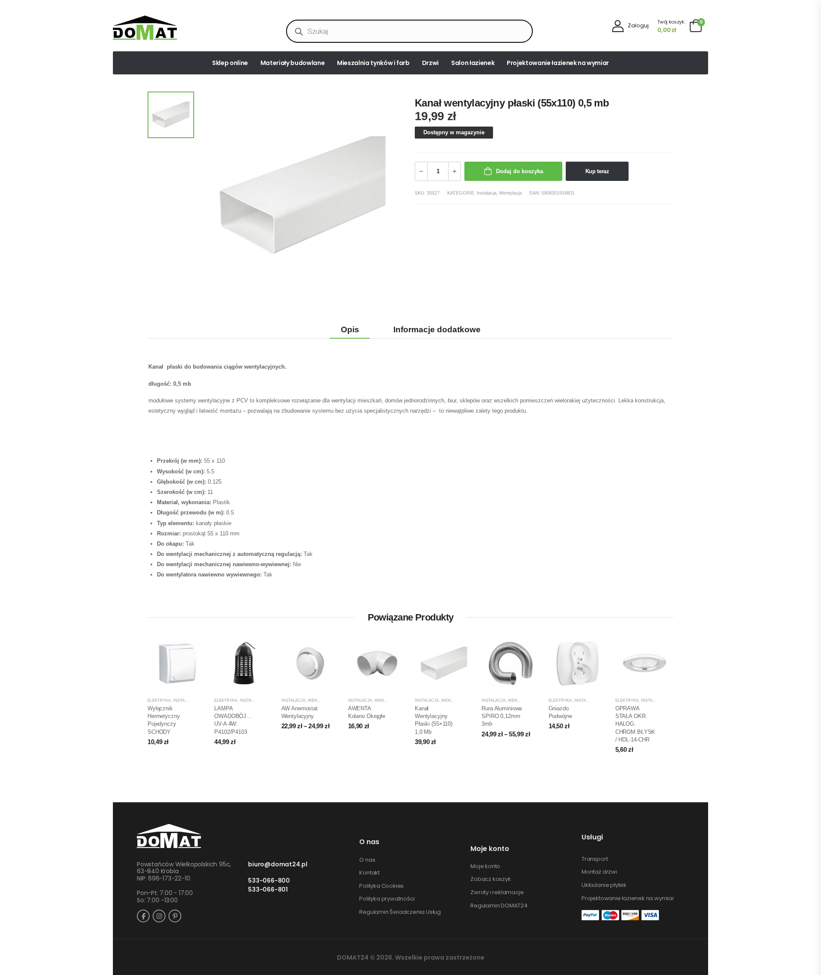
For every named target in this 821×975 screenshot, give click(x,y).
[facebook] (143, 916)
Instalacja (486, 192)
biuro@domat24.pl (277, 864)
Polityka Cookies (381, 886)
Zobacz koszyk (490, 879)
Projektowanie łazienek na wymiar (558, 63)
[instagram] (159, 916)
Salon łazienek (472, 63)
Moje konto (485, 866)
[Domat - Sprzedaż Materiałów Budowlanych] (145, 27)
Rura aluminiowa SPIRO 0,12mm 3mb (501, 716)
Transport (595, 859)
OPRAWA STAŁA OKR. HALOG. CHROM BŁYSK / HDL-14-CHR (635, 724)
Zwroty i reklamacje (496, 892)
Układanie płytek (604, 885)
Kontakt (369, 872)
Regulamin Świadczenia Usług (400, 912)
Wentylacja (510, 192)
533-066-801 (268, 889)
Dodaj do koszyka (519, 171)
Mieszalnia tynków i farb (373, 63)
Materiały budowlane (292, 63)
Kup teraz (597, 171)
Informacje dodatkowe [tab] (437, 329)
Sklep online (230, 63)
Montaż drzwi (599, 872)
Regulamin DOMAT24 (499, 905)
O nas (367, 860)
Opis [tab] (350, 329)
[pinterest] (174, 916)
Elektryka (159, 700)
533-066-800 (269, 880)
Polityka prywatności (386, 898)
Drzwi (430, 63)
